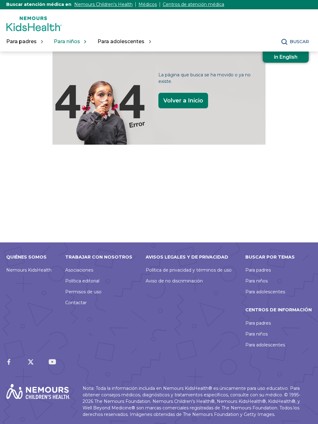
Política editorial (82, 281)
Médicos (148, 4)
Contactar (76, 302)
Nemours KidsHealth (29, 270)
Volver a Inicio (183, 100)
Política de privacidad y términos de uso (189, 270)
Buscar (299, 41)
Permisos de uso (83, 292)
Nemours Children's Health (103, 4)
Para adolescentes (265, 292)
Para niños (256, 281)
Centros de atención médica (193, 4)
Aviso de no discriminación (174, 281)
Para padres (258, 270)
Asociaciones (79, 270)
